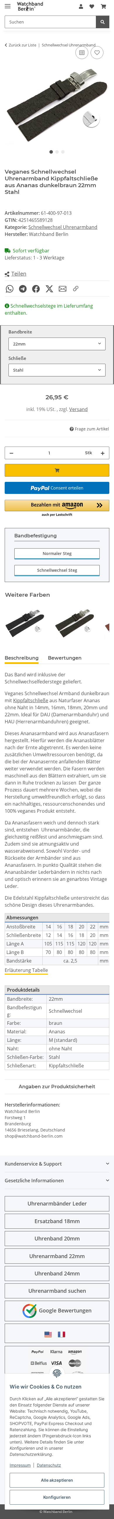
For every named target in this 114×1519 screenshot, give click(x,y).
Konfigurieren (57, 1497)
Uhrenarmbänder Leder (57, 1203)
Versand (78, 409)
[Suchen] (102, 22)
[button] (81, 6)
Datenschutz (49, 1465)
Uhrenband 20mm (57, 1238)
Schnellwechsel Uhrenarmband (62, 227)
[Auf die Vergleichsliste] (81, 52)
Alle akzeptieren (57, 1480)
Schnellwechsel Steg (57, 570)
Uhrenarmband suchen (57, 1290)
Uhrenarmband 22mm (57, 1256)
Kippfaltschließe (30, 700)
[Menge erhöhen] (102, 453)
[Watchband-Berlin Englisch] (49, 1334)
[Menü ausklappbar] (8, 3)
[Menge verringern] (11, 453)
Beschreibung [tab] (22, 658)
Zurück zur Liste (22, 45)
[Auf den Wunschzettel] (97, 52)
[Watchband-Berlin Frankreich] (63, 1334)
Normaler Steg (57, 553)
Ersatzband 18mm (57, 1221)
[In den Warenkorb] (57, 470)
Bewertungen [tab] (65, 658)
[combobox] (57, 344)
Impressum (20, 1465)
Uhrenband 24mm (57, 1273)
